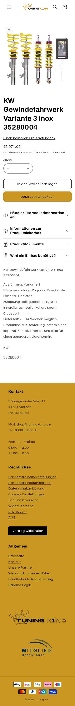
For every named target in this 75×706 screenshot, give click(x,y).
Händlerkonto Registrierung (30, 579)
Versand (24, 152)
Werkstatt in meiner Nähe (28, 573)
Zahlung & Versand (23, 500)
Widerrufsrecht (20, 506)
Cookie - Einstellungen (26, 494)
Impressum (17, 511)
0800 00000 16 (27, 430)
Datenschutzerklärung (26, 488)
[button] (9, 7)
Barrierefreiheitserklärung (29, 483)
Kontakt (14, 562)
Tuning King (42, 699)
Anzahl (8, 159)
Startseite (16, 556)
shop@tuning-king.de (33, 424)
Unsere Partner (20, 567)
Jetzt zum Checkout (37, 196)
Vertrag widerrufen (27, 530)
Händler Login (19, 585)
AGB (12, 517)
